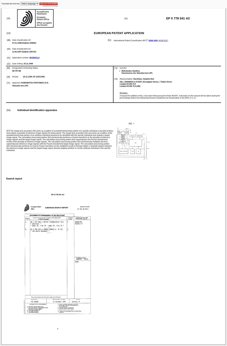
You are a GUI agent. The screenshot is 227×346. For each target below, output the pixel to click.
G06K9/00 (153, 40)
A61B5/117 (163, 40)
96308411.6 (34, 58)
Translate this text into (10, 4)
